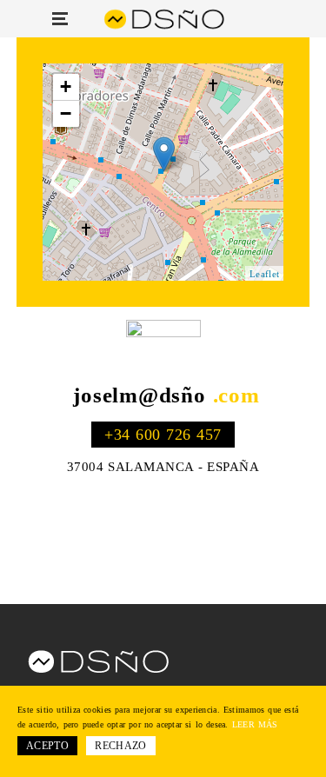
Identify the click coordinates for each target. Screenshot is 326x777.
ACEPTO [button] (47, 746)
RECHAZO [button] (121, 746)
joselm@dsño (166, 395)
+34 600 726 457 (163, 434)
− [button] (66, 113)
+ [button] (66, 86)
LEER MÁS (255, 724)
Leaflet (264, 274)
